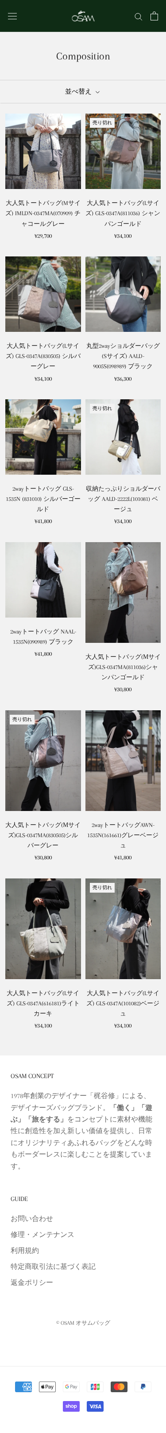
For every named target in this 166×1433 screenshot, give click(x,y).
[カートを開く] (154, 16)
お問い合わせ (32, 1219)
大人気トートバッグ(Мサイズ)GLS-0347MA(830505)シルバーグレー (43, 835)
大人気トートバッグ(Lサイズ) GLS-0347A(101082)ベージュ (122, 1003)
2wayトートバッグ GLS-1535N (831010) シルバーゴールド (43, 498)
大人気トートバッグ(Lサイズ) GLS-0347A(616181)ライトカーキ (43, 1003)
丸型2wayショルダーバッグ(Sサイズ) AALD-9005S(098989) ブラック (123, 356)
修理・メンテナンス (42, 1235)
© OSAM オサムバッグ (83, 1323)
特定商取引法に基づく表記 (53, 1267)
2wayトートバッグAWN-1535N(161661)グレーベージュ (122, 835)
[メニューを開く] (12, 16)
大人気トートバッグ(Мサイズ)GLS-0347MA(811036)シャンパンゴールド (123, 667)
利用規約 (25, 1251)
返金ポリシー (32, 1283)
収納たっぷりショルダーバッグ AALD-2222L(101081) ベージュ (123, 498)
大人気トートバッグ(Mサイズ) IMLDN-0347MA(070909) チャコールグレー (43, 213)
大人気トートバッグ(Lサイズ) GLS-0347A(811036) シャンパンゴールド (122, 213)
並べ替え (79, 91)
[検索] (139, 16)
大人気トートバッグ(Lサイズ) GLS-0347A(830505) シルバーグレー (43, 356)
